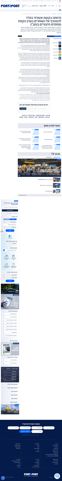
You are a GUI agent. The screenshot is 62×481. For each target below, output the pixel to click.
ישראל (25, 117)
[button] (3, 478)
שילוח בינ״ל (18, 459)
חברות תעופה (18, 444)
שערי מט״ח (30, 0)
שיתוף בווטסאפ (55, 55)
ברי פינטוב (24, 115)
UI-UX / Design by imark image (8, 477)
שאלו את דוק (23, 108)
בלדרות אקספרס (17, 445)
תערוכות (18, 467)
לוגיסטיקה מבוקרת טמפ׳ (16, 461)
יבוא (7, 219)
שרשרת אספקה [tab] (56, 157)
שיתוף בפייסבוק (55, 42)
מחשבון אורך (14, 391)
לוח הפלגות (54, 0)
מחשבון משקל (14, 402)
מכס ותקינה (37, 462)
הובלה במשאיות (55, 459)
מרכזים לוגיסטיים (17, 462)
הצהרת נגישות (55, 451)
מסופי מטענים (36, 448)
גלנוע (38, 447)
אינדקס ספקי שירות (48, 0)
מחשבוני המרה (35, 0)
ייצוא (13, 219)
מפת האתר (56, 447)
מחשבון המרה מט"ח (13, 384)
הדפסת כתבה (56, 58)
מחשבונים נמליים (41, 0)
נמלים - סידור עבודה (12, 357)
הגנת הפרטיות (55, 453)
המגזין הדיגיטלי (14, 340)
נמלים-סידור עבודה (25, 0)
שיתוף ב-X (56, 45)
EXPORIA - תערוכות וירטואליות (52, 456)
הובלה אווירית (54, 13)
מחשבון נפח (14, 398)
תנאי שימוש (56, 448)
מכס (36, 117)
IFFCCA (21, 117)
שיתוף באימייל (55, 52)
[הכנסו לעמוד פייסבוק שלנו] (10, 301)
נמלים (38, 445)
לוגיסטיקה (18, 465)
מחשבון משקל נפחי (12, 387)
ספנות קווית (37, 444)
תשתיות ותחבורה (55, 462)
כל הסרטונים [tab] (49, 157)
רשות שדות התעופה (40, 115)
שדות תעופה (18, 448)
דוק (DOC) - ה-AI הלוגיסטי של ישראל (51, 454)
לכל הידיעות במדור (22, 195)
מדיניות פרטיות (55, 450)
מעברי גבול (56, 464)
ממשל (38, 464)
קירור (38, 450)
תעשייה (38, 461)
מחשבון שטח (14, 395)
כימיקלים (37, 451)
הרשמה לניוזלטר (18, 0)
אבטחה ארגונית (36, 465)
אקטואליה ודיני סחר (35, 467)
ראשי (57, 0)
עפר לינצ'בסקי (31, 115)
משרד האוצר (41, 117)
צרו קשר (59, 2)
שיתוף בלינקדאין (55, 48)
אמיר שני (47, 117)
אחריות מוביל (15, 213)
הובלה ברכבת (56, 461)
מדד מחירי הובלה (9, 213)
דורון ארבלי (31, 117)
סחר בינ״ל (37, 459)
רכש (19, 464)
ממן (47, 115)
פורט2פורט (59, 13)
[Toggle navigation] (60, 10)
